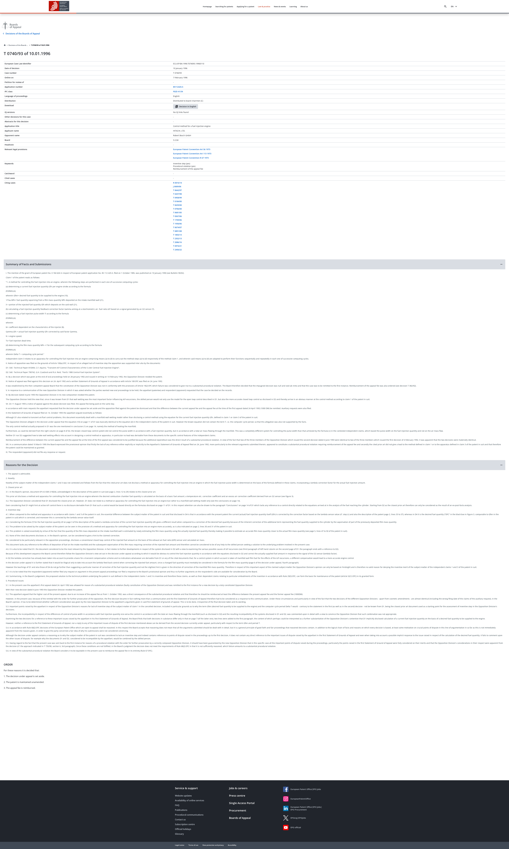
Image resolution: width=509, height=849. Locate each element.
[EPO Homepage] (59, 6)
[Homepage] (5, 45)
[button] (254, 264)
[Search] (445, 6)
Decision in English (187, 106)
